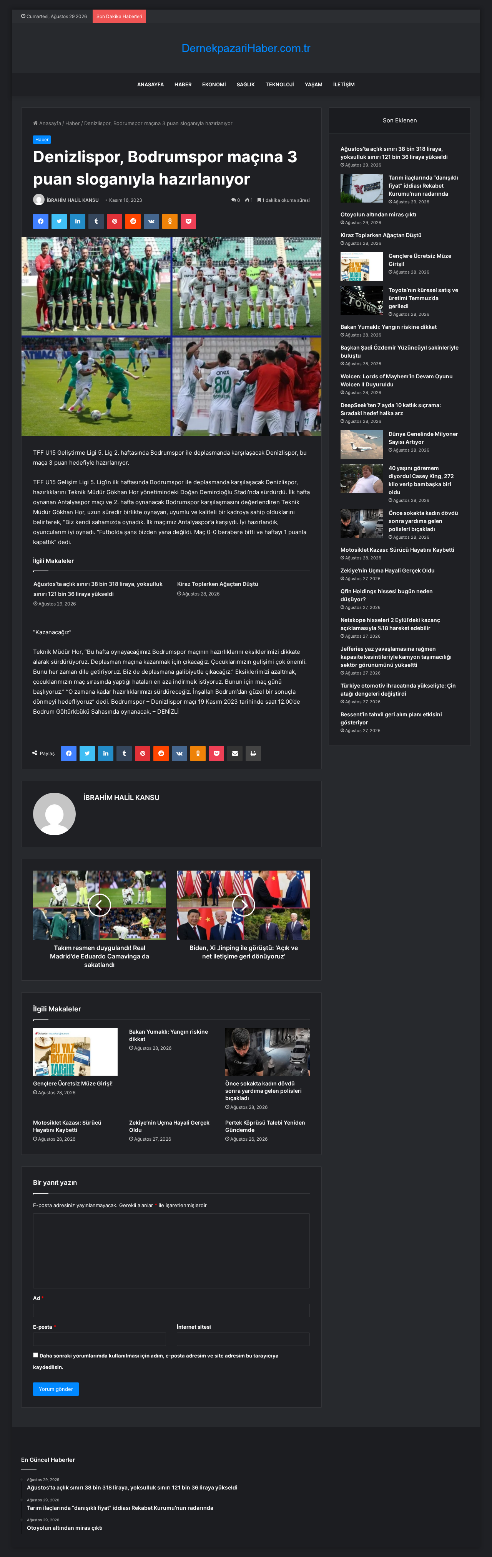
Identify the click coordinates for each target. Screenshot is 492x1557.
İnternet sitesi (194, 1327)
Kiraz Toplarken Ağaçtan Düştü (217, 584)
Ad (38, 1298)
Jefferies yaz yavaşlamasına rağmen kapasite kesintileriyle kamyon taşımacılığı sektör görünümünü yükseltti (396, 656)
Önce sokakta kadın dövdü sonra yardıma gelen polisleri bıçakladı (263, 1090)
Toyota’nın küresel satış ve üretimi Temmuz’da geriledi (423, 298)
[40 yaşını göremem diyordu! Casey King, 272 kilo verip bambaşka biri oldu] (362, 478)
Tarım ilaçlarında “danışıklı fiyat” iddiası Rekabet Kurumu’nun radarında (423, 185)
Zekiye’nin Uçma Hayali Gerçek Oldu (388, 570)
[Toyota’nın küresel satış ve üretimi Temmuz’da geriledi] (362, 300)
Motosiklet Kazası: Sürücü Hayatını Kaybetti (397, 549)
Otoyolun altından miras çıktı (378, 214)
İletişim (344, 84)
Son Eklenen (400, 120)
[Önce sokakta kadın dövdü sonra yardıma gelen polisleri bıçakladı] (267, 1051)
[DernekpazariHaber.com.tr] (246, 48)
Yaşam (313, 84)
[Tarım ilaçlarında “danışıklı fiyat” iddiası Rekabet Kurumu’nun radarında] (362, 188)
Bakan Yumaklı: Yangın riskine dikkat (389, 326)
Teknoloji (280, 84)
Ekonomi (214, 84)
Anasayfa (150, 84)
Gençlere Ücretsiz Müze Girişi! (73, 1083)
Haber (183, 84)
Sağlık (246, 84)
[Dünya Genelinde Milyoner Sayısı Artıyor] (362, 444)
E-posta (44, 1327)
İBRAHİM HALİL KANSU (73, 200)
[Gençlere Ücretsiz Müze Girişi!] (75, 1051)
